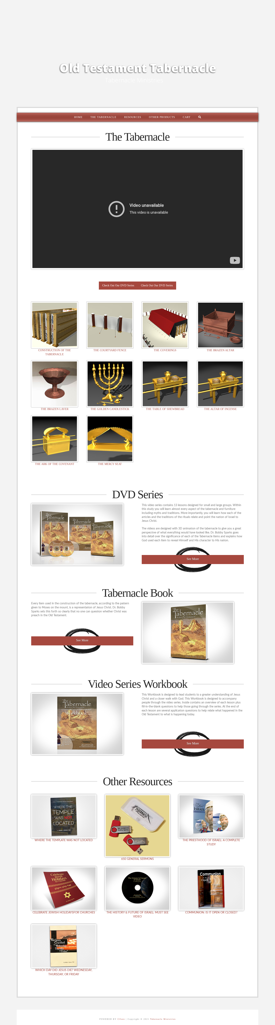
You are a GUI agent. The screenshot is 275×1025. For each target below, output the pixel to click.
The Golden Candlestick (110, 409)
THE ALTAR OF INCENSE (220, 409)
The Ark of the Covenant (54, 464)
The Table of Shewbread (165, 409)
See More (193, 559)
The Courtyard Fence (109, 350)
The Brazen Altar (220, 350)
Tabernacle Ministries (163, 1019)
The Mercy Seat (110, 464)
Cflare (121, 1019)
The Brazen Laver (54, 409)
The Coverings (165, 350)
